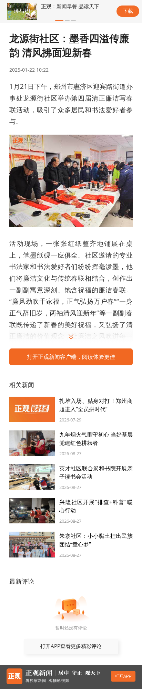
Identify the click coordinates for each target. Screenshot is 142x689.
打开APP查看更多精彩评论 (71, 646)
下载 (128, 10)
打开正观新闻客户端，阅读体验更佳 (71, 357)
